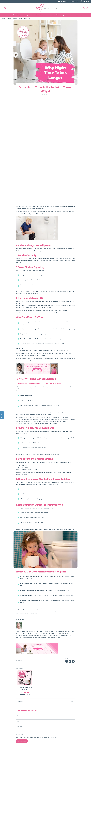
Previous (20, 701)
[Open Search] (5, 8)
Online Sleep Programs (39, 15)
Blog (62, 15)
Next (72, 701)
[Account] (83, 8)
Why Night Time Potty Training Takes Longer (20, 18)
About (70, 15)
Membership (54, 15)
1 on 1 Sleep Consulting (20, 15)
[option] (24, 683)
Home (9, 15)
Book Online (86, 1)
